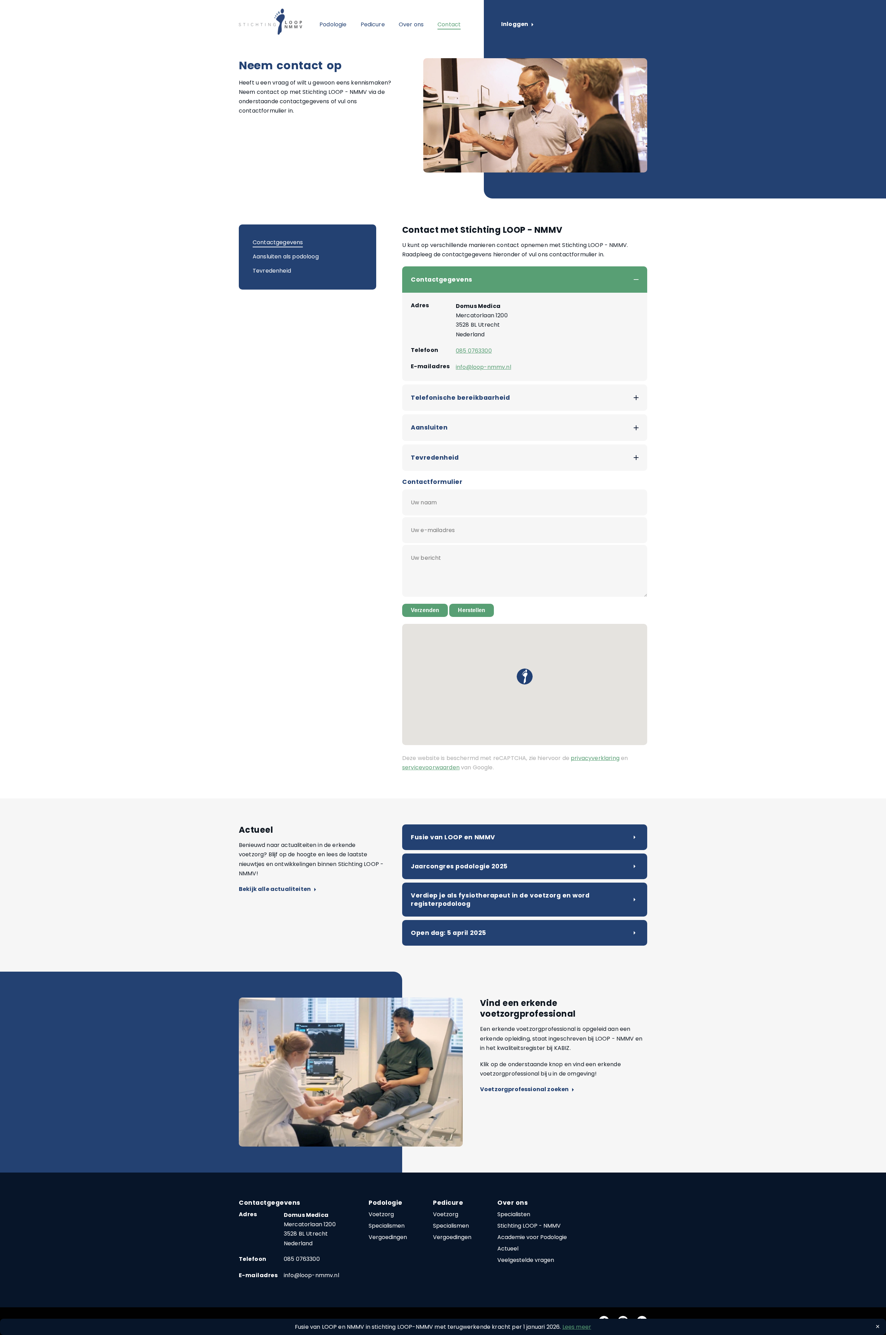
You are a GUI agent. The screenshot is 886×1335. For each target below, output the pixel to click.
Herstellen (471, 610)
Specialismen (387, 1226)
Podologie (332, 24)
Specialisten (513, 1214)
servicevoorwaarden (431, 767)
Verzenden (425, 610)
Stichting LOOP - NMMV (529, 1226)
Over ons (411, 24)
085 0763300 (474, 351)
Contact (449, 24)
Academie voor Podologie (532, 1237)
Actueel (507, 1249)
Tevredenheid (272, 271)
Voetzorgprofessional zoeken (527, 1089)
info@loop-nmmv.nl (483, 367)
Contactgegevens (278, 242)
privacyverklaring (595, 758)
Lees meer (576, 1327)
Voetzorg (381, 1214)
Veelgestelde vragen (525, 1260)
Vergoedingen (388, 1237)
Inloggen (517, 24)
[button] (525, 676)
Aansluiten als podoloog (286, 256)
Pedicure (373, 24)
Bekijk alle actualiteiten (277, 889)
